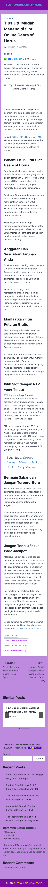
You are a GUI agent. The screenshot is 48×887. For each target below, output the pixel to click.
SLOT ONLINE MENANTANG (27, 628)
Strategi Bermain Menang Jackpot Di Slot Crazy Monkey (24, 462)
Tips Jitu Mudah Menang (15, 651)
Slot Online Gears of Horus (16, 640)
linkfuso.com (9, 832)
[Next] (41, 715)
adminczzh (10, 47)
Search (6, 754)
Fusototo (21, 845)
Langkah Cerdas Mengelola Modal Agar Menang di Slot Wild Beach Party (36, 672)
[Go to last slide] (7, 715)
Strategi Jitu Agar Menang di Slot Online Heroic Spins (11, 670)
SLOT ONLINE (9, 18)
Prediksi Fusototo (11, 838)
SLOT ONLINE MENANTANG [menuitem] (28, 137)
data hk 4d (8, 835)
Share (33, 59)
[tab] (19, 728)
